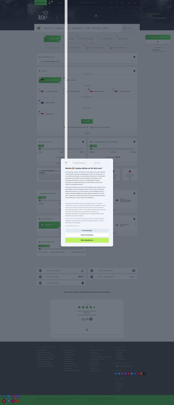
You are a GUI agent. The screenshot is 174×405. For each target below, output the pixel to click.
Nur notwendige (87, 230)
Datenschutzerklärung (87, 197)
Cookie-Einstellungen (87, 235)
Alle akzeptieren (87, 240)
